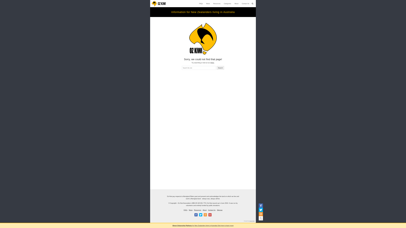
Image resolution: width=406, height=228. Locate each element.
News (208, 3)
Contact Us (245, 3)
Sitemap (219, 210)
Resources (216, 3)
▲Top (261, 218)
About (236, 3)
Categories (227, 3)
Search (220, 68)
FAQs (201, 3)
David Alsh (252, 221)
